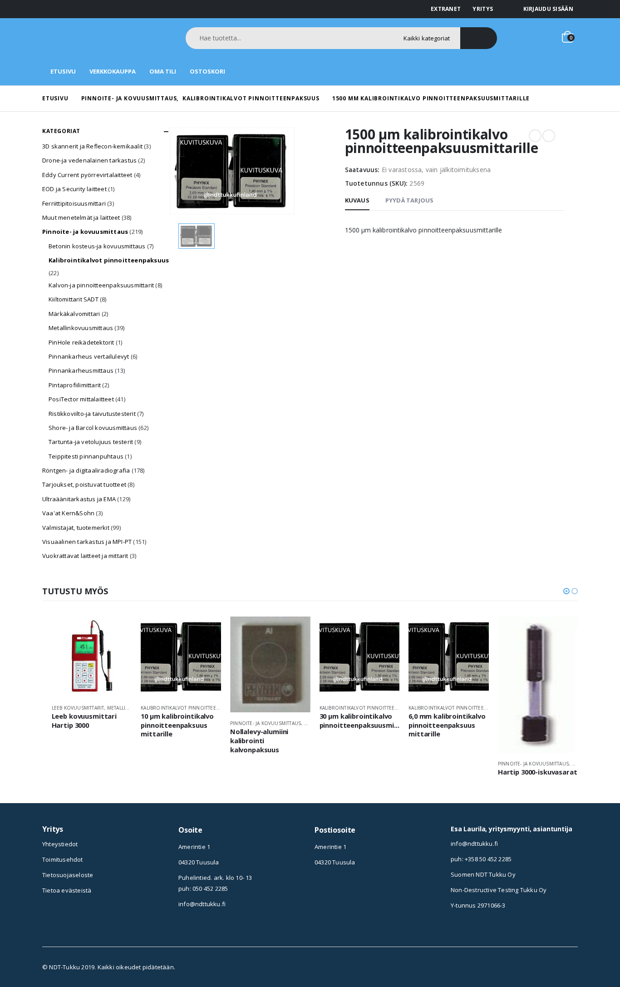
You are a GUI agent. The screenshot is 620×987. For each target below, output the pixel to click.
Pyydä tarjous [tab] (409, 200)
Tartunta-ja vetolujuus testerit (91, 442)
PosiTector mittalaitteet (81, 399)
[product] (92, 657)
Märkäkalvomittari (74, 314)
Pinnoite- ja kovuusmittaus (85, 231)
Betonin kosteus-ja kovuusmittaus (97, 246)
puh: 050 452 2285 (203, 888)
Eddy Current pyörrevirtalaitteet (87, 175)
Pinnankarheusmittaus (81, 370)
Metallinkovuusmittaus (81, 328)
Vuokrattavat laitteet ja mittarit (85, 556)
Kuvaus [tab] (357, 200)
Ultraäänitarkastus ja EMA (79, 499)
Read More (116, 631)
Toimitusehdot (62, 859)
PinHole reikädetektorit (81, 342)
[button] (566, 591)
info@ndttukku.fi (202, 904)
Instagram (321, 890)
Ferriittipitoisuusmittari (74, 203)
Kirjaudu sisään (548, 9)
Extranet (446, 9)
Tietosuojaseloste (67, 875)
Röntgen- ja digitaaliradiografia (86, 470)
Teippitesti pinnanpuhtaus (86, 456)
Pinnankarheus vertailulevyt (89, 356)
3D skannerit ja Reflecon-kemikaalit (92, 146)
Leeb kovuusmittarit (78, 708)
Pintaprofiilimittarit (75, 385)
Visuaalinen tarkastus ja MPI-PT (87, 542)
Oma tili (162, 71)
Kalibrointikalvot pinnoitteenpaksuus (109, 260)
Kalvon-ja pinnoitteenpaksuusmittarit (101, 285)
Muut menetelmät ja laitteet (81, 217)
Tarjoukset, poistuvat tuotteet (84, 484)
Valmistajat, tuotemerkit (75, 527)
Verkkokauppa (112, 71)
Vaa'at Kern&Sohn (68, 513)
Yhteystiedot (60, 844)
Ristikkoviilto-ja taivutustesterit (92, 414)
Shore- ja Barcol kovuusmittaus (93, 428)
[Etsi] (478, 38)
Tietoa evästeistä (66, 890)
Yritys (482, 9)
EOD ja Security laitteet (74, 189)
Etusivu (63, 71)
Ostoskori (207, 71)
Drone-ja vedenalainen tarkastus (89, 160)
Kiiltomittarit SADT (73, 299)
